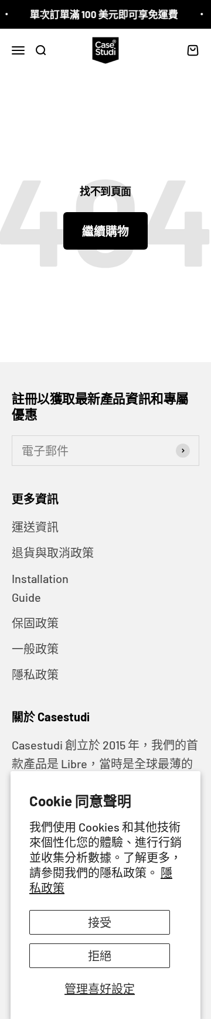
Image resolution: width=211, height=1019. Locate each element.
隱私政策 (35, 674)
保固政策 (35, 623)
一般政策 (35, 649)
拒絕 (99, 956)
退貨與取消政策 (53, 553)
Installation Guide (40, 587)
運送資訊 (35, 527)
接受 (99, 922)
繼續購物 (105, 231)
